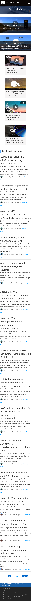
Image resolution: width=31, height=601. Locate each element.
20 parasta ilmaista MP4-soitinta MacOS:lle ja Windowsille (14, 117)
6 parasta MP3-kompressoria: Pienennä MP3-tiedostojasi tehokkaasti (15, 214)
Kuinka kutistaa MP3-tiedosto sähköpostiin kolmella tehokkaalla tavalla (15, 383)
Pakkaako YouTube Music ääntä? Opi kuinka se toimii (14, 474)
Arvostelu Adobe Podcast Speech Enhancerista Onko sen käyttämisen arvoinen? (14, 524)
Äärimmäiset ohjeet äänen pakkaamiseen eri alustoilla (14, 187)
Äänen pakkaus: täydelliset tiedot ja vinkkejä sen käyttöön (14, 266)
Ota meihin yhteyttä (21, 595)
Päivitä (5, 593)
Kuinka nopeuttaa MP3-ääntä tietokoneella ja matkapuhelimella (12, 160)
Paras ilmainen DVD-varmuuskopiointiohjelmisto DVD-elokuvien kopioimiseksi (15, 141)
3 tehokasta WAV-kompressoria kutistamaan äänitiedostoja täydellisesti (14, 295)
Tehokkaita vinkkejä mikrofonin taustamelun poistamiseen (13, 550)
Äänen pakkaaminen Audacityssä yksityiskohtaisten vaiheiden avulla (15, 445)
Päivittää (10, 593)
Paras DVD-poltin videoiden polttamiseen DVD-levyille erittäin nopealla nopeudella (15, 94)
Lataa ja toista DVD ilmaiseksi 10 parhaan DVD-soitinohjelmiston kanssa (15, 70)
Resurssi (16, 583)
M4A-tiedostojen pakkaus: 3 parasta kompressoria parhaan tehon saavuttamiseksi (15, 413)
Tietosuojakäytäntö (8, 595)
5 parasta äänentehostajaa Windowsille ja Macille (14, 500)
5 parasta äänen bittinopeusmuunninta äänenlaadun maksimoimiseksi (12, 323)
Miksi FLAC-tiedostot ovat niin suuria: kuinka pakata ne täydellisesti (15, 354)
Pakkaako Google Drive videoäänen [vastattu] (12, 239)
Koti (11, 583)
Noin (16, 593)
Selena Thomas (25, 515)
